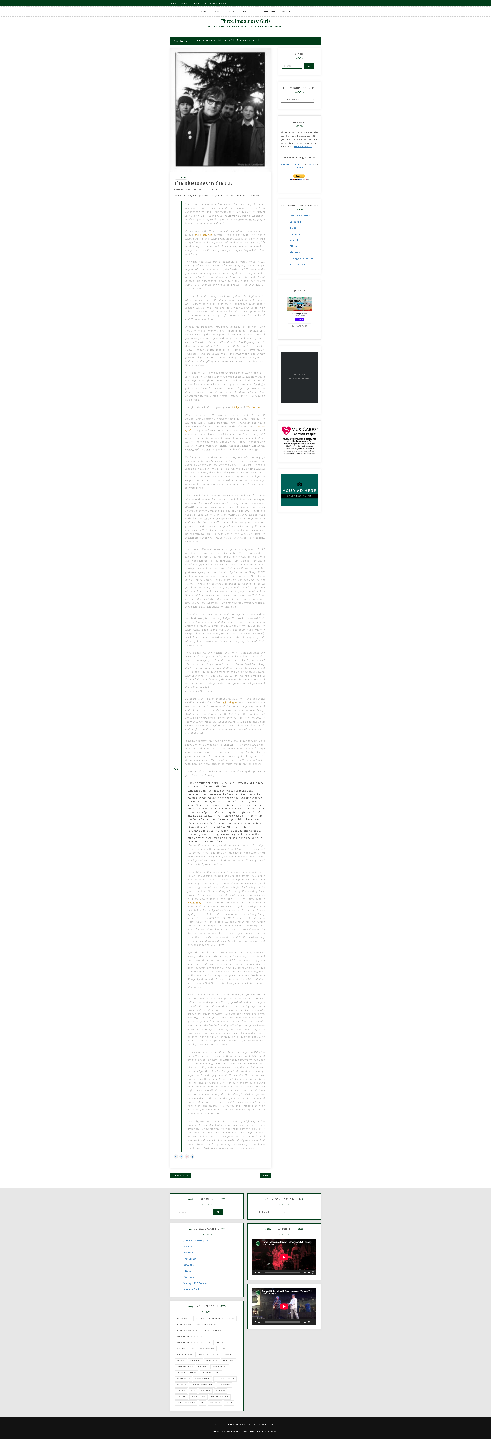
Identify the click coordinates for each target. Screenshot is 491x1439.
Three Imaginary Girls (245, 21)
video (229, 1403)
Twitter (294, 228)
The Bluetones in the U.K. (204, 183)
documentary (207, 1349)
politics (181, 1385)
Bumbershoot (184, 1325)
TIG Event (215, 1403)
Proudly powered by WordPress (230, 1431)
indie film (212, 1361)
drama (223, 1349)
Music (218, 11)
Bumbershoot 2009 (212, 1331)
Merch (286, 11)
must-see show (185, 1367)
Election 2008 (184, 1355)
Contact (247, 11)
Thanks (196, 3)
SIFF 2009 (205, 1391)
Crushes (181, 1349)
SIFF (193, 1391)
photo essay (183, 1379)
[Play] (255, 1272)
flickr (227, 1355)
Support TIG (267, 11)
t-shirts (311, 164)
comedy (219, 1343)
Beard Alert (183, 1319)
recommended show (202, 1385)
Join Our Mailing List (303, 215)
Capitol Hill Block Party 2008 (193, 1343)
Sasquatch (224, 1385)
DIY (192, 1349)
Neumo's (202, 1367)
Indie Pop (228, 1361)
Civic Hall (181, 177)
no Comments (212, 189)
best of (200, 1319)
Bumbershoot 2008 (187, 1331)
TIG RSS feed (297, 264)
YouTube (295, 240)
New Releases (220, 1367)
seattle (181, 1391)
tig (202, 1403)
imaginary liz (181, 189)
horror (181, 1361)
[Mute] (309, 1272)
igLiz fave (195, 1361)
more (299, 167)
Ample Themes (270, 1431)
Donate (185, 3)
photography (202, 1379)
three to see (198, 1397)
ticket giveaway (219, 1397)
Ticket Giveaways (186, 1403)
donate (285, 164)
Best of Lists (216, 1319)
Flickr (293, 246)
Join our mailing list (215, 3)
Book (231, 1319)
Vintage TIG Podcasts (303, 258)
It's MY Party (180, 1175)
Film (232, 11)
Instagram (296, 234)
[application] (284, 1257)
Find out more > (303, 147)
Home (204, 11)
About (174, 3)
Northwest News (211, 1373)
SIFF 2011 (220, 1391)
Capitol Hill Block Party (191, 1337)
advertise (298, 164)
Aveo (266, 1175)
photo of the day (225, 1379)
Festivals (202, 1355)
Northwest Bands (186, 1373)
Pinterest (295, 252)
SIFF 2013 (181, 1397)
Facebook (295, 222)
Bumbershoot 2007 (207, 1325)
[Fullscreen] (313, 1272)
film (215, 1355)
